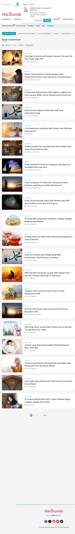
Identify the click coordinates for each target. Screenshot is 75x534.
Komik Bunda (20, 26)
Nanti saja (38, 20)
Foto (43, 26)
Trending (30, 26)
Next (44, 415)
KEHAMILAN (6, 19)
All (3, 45)
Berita (8, 45)
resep (56, 33)
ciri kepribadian (44, 33)
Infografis (50, 26)
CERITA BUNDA (68, 19)
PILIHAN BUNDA (53, 19)
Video (38, 26)
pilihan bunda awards (26, 33)
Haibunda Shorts (8, 26)
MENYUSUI (18, 19)
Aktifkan (47, 20)
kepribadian (66, 33)
